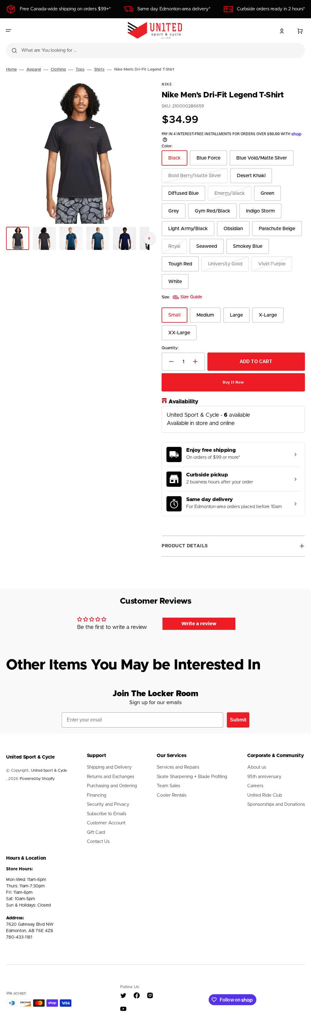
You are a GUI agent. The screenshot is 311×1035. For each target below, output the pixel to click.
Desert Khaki (254, 178)
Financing (96, 795)
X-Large (271, 318)
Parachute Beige (280, 231)
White (178, 284)
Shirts (99, 70)
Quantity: (170, 348)
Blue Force (212, 161)
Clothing (58, 70)
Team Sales (168, 786)
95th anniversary (264, 776)
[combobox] (155, 50)
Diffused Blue (186, 196)
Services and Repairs (178, 767)
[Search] (14, 50)
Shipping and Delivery (109, 767)
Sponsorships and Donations (276, 804)
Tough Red (183, 266)
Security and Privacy (108, 804)
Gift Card (96, 832)
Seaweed (210, 249)
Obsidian (237, 231)
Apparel (33, 70)
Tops (80, 70)
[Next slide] (149, 238)
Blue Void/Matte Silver (261, 161)
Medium (209, 318)
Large (240, 318)
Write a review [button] (199, 623)
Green (271, 196)
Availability (183, 401)
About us (256, 767)
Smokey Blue (251, 249)
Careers (255, 786)
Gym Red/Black (216, 214)
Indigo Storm (264, 214)
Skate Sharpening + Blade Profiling (192, 776)
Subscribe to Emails (106, 814)
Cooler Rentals (171, 795)
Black (177, 161)
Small (177, 318)
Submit (238, 719)
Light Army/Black (191, 231)
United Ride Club (264, 795)
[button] (8, 30)
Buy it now (233, 382)
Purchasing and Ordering (112, 786)
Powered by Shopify (37, 779)
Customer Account (106, 823)
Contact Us (98, 841)
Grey (177, 214)
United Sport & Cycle (49, 771)
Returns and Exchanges (110, 776)
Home (11, 70)
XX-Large (182, 335)
